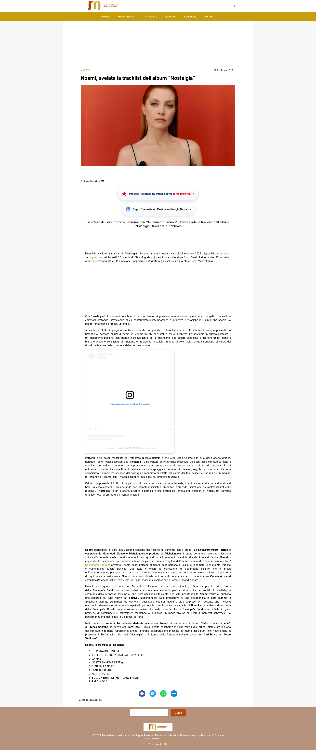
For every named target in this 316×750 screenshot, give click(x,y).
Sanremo (170, 16)
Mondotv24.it (162, 744)
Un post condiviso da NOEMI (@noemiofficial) (130, 448)
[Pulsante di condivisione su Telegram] (174, 693)
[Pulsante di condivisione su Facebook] (142, 693)
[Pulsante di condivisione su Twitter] (152, 693)
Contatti (209, 16)
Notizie (106, 16)
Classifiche (189, 16)
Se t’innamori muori (97, 564)
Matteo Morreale (166, 738)
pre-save (224, 253)
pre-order (97, 257)
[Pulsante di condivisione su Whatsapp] (163, 693)
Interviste (151, 16)
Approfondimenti (127, 16)
